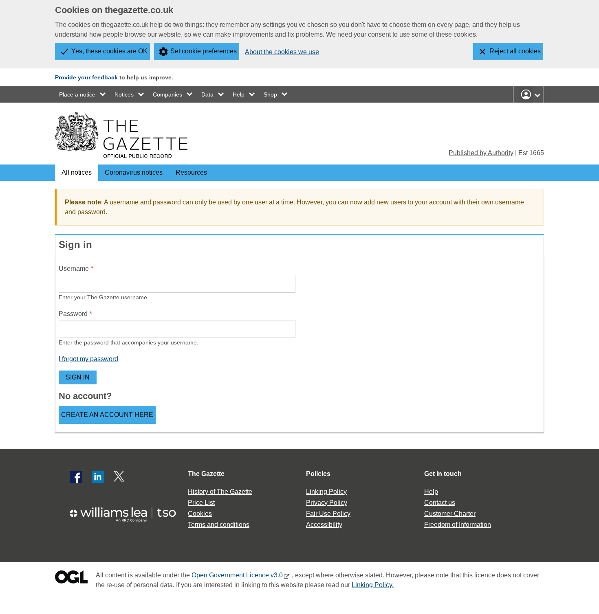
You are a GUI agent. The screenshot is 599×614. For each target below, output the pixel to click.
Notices (124, 94)
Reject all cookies (515, 51)
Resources (191, 172)
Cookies (200, 513)
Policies (318, 473)
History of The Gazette (220, 491)
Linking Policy (326, 491)
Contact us (439, 502)
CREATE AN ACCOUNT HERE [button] (107, 414)
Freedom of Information (457, 524)
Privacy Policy (326, 502)
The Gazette (206, 473)
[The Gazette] (121, 135)
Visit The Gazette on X (120, 477)
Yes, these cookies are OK (109, 51)
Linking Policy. (373, 584)
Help (238, 94)
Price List (201, 502)
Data (207, 94)
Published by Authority (481, 152)
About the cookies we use (282, 51)
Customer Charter (450, 513)
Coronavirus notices (134, 172)
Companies (167, 94)
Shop (270, 94)
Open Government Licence (71, 578)
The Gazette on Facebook (76, 477)
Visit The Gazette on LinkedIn (98, 477)
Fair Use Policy (328, 513)
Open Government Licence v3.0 (237, 575)
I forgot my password (88, 358)
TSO (127, 512)
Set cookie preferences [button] (203, 51)
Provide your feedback (86, 77)
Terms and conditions (218, 524)
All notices (77, 172)
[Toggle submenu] (103, 94)
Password (73, 313)
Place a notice (77, 94)
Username (74, 268)
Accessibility (324, 524)
